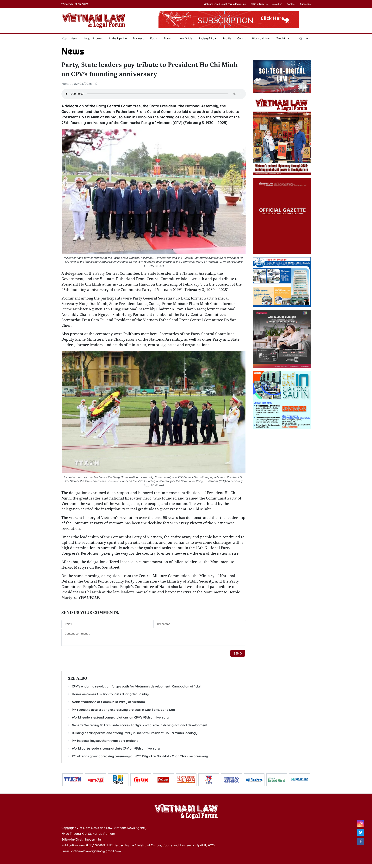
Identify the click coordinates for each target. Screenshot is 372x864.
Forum (168, 38)
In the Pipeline (118, 38)
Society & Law (207, 38)
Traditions (282, 38)
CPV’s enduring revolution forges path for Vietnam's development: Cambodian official (136, 686)
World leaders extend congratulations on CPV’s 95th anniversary (120, 717)
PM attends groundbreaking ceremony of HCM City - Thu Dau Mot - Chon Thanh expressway (140, 756)
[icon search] (300, 38)
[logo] (186, 811)
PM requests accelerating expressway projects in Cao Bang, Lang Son (123, 710)
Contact (291, 4)
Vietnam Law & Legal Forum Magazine (225, 4)
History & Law (261, 38)
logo (93, 20)
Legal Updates (93, 38)
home (64, 38)
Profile (227, 38)
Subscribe (305, 4)
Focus (154, 38)
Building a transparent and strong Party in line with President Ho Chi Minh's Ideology (134, 733)
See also (77, 678)
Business (138, 38)
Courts (241, 38)
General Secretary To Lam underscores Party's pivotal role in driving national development (140, 725)
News (74, 38)
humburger (308, 38)
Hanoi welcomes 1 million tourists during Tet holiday (110, 694)
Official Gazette (259, 4)
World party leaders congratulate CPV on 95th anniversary (116, 748)
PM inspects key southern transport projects (105, 741)
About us (277, 4)
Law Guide (185, 38)
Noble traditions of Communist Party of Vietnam (108, 702)
